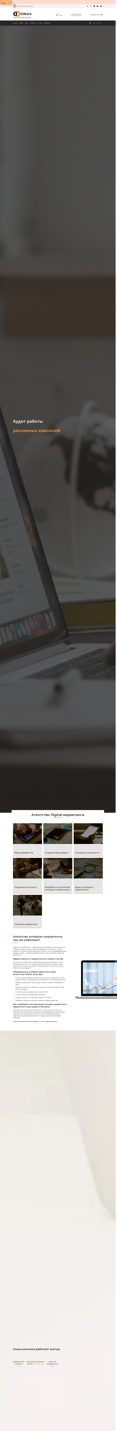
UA (4, 3)
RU (6, 3)
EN (8, 3)
